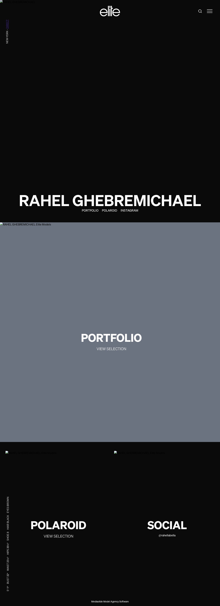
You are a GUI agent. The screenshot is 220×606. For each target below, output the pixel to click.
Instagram (129, 210)
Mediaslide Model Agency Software (110, 601)
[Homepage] (110, 11)
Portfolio (90, 210)
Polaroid (109, 210)
